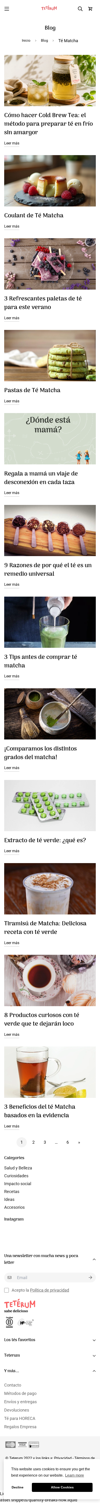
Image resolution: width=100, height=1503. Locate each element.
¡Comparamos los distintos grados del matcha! (40, 753)
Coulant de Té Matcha (33, 216)
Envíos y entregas (20, 1401)
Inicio (26, 40)
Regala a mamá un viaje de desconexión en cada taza (41, 478)
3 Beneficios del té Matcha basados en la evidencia (39, 1111)
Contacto (12, 1385)
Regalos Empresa (20, 1426)
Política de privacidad (49, 1290)
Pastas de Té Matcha (32, 391)
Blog (44, 40)
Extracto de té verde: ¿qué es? (45, 841)
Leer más (11, 143)
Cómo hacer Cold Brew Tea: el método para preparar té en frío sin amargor (48, 124)
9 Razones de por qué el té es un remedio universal (48, 570)
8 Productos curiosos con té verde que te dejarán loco (41, 1020)
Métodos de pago (20, 1393)
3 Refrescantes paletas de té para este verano (43, 303)
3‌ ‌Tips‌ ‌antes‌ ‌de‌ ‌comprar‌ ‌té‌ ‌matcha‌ (40, 661)
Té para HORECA (19, 1418)
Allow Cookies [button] (62, 1487)
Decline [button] (17, 1487)
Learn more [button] (74, 1475)
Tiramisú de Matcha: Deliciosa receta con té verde (45, 928)
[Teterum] (50, 8)
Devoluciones (16, 1410)
